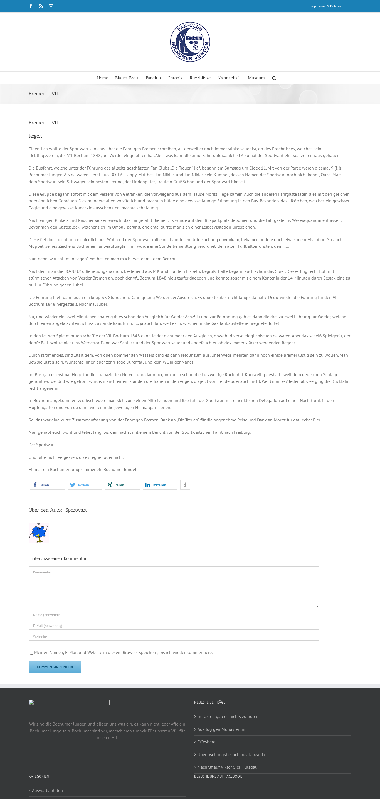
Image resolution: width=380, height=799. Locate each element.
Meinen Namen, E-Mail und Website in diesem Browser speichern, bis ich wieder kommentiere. (123, 652)
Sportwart (76, 510)
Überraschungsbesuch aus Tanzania (231, 754)
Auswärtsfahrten (47, 790)
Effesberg (207, 741)
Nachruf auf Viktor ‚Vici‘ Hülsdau (228, 767)
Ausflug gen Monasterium (222, 729)
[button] (274, 78)
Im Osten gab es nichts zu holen (228, 716)
